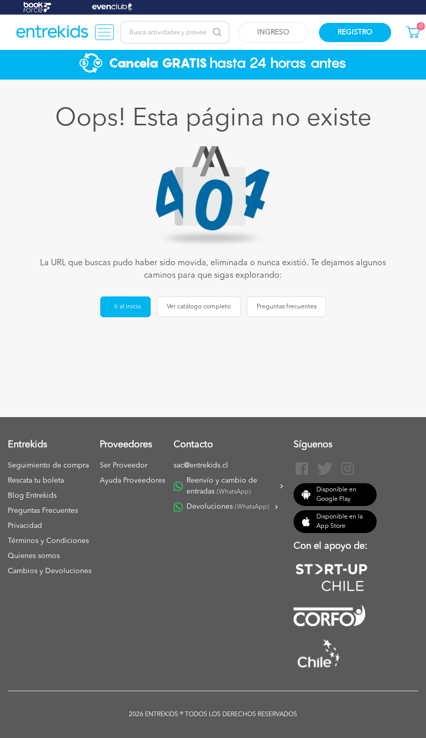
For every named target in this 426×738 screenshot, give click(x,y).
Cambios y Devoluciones (49, 571)
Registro (355, 32)
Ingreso (273, 32)
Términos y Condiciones (48, 541)
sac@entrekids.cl (201, 465)
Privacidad (25, 525)
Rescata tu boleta (36, 480)
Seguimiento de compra (48, 465)
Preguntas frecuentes (286, 307)
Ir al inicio (127, 307)
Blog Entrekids (32, 495)
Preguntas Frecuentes (43, 510)
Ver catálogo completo (199, 307)
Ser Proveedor (124, 465)
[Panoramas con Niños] (52, 32)
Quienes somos (34, 556)
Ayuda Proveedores (132, 480)
